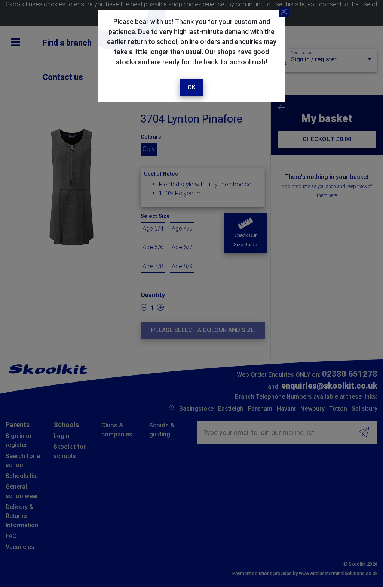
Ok (191, 87)
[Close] (284, 12)
